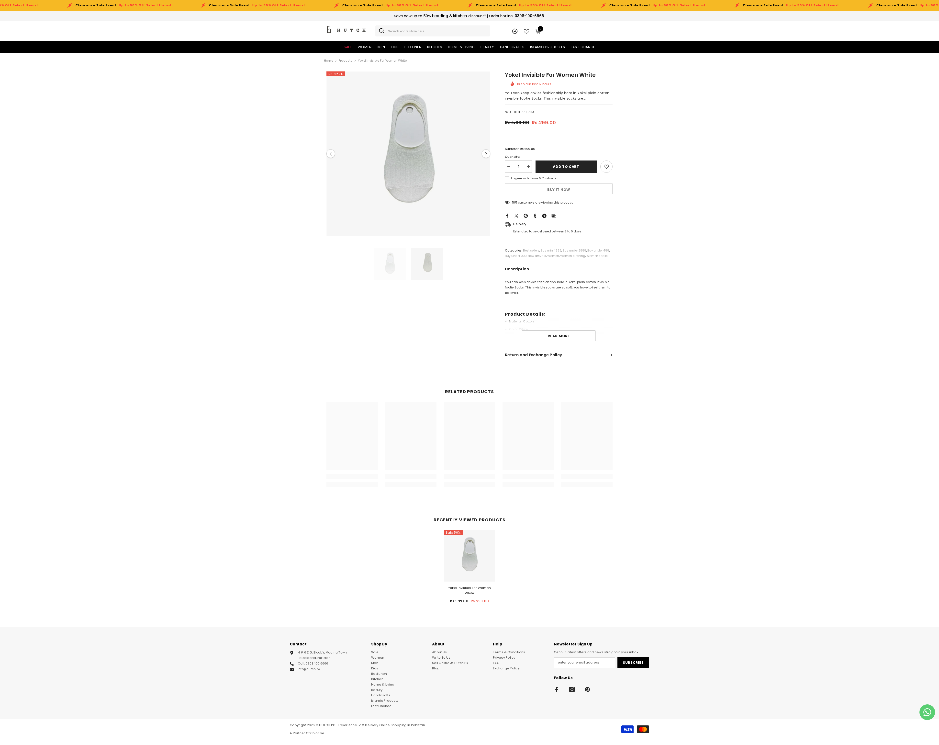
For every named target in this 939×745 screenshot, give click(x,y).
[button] (330, 153)
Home (328, 60)
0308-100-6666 (529, 15)
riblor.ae (317, 733)
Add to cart (566, 166)
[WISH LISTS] (526, 31)
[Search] (432, 30)
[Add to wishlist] (606, 166)
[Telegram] (544, 216)
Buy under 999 (516, 256)
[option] (408, 153)
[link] (352, 476)
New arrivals (537, 256)
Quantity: (512, 157)
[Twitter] (516, 216)
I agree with (520, 178)
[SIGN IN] (515, 31)
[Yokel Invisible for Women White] (469, 556)
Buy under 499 (598, 250)
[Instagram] (572, 689)
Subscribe (633, 662)
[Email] (553, 216)
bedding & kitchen (449, 15)
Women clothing (572, 256)
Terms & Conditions (543, 178)
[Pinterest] (526, 216)
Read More (559, 335)
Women (553, 256)
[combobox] (437, 30)
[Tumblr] (535, 216)
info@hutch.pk (309, 669)
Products (345, 60)
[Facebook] (507, 216)
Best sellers (531, 250)
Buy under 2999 (574, 250)
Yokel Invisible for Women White (469, 590)
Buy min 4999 (551, 250)
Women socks (597, 256)
